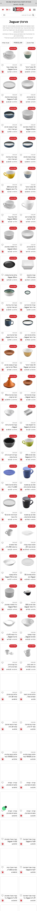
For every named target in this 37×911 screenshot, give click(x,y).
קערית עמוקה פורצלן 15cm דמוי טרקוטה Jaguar (11, 366)
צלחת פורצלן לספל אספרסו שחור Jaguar (29, 696)
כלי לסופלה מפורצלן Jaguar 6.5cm (11, 248)
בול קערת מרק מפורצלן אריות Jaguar (12, 666)
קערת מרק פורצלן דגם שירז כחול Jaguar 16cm (11, 158)
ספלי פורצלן (30, 43)
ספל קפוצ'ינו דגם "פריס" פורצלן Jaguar (30, 218)
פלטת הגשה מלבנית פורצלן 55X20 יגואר (11, 755)
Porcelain (18, 43)
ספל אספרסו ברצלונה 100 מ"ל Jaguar (11, 546)
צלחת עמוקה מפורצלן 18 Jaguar (11, 576)
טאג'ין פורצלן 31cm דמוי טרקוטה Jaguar (11, 396)
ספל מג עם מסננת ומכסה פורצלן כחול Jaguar (29, 486)
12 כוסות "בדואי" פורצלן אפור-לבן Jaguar (30, 188)
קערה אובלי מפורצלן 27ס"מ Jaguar (29, 868)
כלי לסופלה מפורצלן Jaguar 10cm (11, 606)
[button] (30, 10)
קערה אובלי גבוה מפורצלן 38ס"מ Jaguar (12, 868)
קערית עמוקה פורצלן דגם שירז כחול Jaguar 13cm (11, 128)
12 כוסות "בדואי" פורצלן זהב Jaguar (29, 366)
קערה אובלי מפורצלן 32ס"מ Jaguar (11, 840)
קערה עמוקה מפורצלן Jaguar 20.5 (30, 636)
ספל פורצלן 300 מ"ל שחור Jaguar (29, 606)
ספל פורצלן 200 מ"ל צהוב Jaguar (11, 188)
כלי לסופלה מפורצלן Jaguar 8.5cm (29, 128)
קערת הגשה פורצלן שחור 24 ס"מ (11, 726)
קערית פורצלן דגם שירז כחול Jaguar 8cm (29, 306)
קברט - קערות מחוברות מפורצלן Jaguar (30, 784)
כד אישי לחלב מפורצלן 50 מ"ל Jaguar (30, 666)
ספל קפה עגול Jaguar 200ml (12, 218)
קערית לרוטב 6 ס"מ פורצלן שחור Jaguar (11, 456)
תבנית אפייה (5, 43)
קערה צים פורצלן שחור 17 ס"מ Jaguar (30, 726)
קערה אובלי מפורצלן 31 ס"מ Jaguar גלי (29, 897)
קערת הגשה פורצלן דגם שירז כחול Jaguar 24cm (29, 158)
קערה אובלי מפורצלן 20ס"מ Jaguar (29, 840)
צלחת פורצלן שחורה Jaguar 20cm (11, 276)
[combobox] (18, 15)
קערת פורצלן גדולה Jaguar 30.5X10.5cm (11, 426)
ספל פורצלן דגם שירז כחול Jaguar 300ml (11, 336)
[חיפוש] (4, 15)
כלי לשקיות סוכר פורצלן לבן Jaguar (29, 426)
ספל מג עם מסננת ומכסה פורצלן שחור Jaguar (29, 516)
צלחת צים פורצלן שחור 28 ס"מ (12, 696)
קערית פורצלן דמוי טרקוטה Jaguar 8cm (30, 396)
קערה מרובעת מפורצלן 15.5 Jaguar (31, 276)
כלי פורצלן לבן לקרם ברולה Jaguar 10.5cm (30, 98)
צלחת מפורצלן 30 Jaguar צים (29, 576)
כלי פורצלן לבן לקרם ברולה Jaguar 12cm (31, 248)
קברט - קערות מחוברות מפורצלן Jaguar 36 (30, 812)
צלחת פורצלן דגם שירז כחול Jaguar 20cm (29, 336)
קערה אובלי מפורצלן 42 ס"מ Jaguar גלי (11, 897)
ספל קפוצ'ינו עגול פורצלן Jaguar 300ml (11, 68)
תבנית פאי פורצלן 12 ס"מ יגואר (11, 516)
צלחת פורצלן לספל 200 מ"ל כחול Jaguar (11, 486)
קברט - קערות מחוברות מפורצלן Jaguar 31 (12, 784)
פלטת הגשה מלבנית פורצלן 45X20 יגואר (29, 755)
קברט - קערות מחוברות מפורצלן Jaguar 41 (12, 812)
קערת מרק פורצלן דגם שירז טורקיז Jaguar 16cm (11, 306)
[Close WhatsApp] (6, 807)
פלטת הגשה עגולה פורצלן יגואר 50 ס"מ (29, 546)
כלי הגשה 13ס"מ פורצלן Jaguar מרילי (12, 636)
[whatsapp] (4, 808)
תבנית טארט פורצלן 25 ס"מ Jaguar (11, 98)
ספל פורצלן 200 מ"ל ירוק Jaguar (30, 456)
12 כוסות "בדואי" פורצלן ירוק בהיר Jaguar (30, 68)
